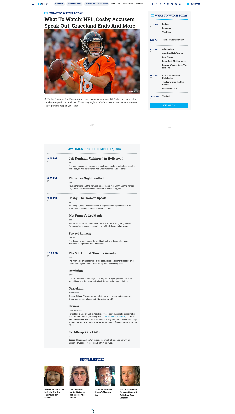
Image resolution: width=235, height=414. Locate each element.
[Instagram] (168, 4)
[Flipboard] (164, 4)
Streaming (128, 4)
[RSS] (180, 4)
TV (119, 4)
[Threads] (160, 4)
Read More (168, 105)
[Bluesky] (172, 4)
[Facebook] (153, 4)
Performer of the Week (115, 316)
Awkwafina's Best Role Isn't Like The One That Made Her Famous (54, 393)
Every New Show (74, 4)
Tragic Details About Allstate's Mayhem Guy (103, 392)
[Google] (176, 4)
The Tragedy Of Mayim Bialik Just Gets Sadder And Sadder (77, 393)
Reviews (139, 4)
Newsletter (195, 4)
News (113, 4)
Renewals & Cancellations (97, 4)
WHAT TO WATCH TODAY (66, 13)
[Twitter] (156, 4)
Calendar (59, 4)
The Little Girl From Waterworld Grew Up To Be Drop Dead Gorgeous (129, 393)
